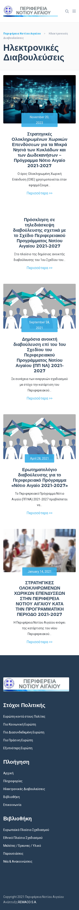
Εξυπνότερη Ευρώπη (17, 748)
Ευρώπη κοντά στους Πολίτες (24, 716)
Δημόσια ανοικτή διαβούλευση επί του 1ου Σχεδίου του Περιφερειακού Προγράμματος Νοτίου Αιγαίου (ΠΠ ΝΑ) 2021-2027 (39, 355)
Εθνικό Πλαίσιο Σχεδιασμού (23, 837)
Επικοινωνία (12, 805)
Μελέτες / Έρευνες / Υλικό (22, 845)
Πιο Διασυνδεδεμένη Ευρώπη (23, 732)
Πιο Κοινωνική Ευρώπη (19, 724)
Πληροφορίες (13, 781)
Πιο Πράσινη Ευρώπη (18, 740)
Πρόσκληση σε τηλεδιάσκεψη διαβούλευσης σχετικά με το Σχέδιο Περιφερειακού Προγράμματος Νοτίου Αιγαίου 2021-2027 (39, 233)
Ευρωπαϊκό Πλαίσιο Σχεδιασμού (26, 830)
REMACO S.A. (27, 902)
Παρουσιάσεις (13, 853)
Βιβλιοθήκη (11, 797)
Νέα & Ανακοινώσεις (17, 861)
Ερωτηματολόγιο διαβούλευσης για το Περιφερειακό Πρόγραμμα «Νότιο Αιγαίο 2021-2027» (39, 477)
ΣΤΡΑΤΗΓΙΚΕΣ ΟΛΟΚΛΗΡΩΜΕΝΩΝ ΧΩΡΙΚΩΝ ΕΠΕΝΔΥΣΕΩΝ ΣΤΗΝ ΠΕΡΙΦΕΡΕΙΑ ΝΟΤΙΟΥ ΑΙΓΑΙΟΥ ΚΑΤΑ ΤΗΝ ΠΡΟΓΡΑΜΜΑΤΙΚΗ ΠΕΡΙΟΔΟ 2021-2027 (39, 598)
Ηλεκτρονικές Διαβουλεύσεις (24, 789)
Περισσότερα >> (39, 193)
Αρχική (8, 773)
